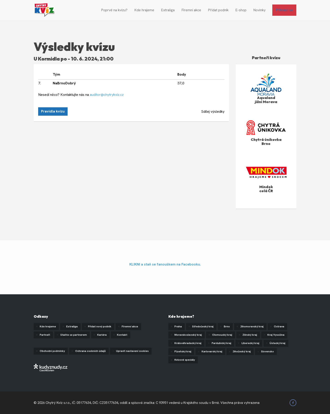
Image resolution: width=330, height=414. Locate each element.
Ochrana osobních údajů (90, 351)
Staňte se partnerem (73, 335)
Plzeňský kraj (182, 351)
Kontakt (122, 335)
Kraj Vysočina (275, 335)
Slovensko (267, 351)
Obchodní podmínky (52, 351)
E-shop (240, 10)
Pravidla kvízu (53, 111)
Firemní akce (191, 10)
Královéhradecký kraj (187, 343)
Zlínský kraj (249, 335)
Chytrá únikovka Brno (266, 141)
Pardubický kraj (221, 343)
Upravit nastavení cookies (132, 351)
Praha (178, 326)
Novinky (259, 10)
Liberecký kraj (250, 343)
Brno (227, 326)
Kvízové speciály (184, 360)
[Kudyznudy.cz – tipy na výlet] (50, 367)
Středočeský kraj (202, 326)
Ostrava (279, 326)
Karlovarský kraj (212, 351)
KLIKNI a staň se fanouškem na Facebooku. (165, 264)
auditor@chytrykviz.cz (107, 94)
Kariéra (102, 335)
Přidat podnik (218, 10)
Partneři (45, 335)
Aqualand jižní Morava (266, 99)
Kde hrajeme (144, 10)
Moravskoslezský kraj (188, 335)
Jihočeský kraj (242, 351)
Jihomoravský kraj (252, 326)
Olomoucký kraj (222, 335)
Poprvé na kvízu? (114, 10)
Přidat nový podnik (99, 326)
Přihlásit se (284, 10)
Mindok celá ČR (266, 188)
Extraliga (168, 10)
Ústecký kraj (277, 343)
